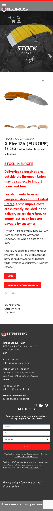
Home (7, 139)
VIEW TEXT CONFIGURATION (22, 285)
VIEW (10, 276)
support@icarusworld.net (16, 399)
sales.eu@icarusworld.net (16, 389)
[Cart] (13, 21)
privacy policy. (33, 467)
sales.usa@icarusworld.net (16, 363)
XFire (26, 53)
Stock (13, 312)
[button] (18, 17)
